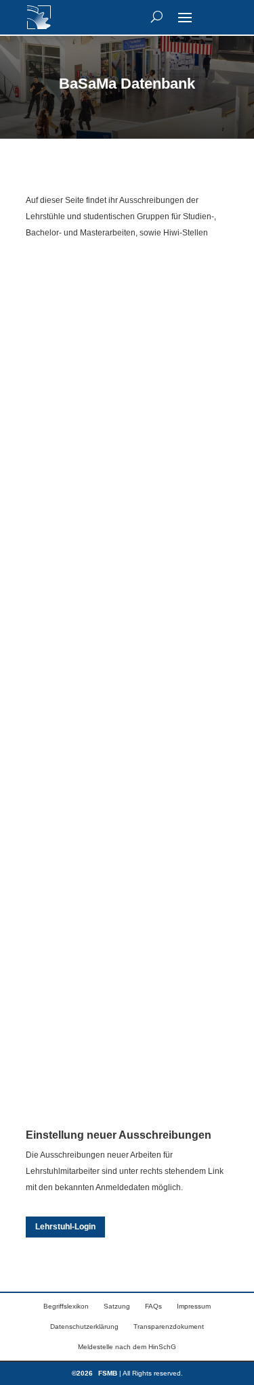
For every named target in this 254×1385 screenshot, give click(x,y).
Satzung (117, 1306)
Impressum (194, 1306)
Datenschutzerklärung (84, 1326)
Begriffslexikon (66, 1306)
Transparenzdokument (168, 1326)
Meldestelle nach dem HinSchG (127, 1346)
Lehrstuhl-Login (65, 1226)
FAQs (153, 1306)
